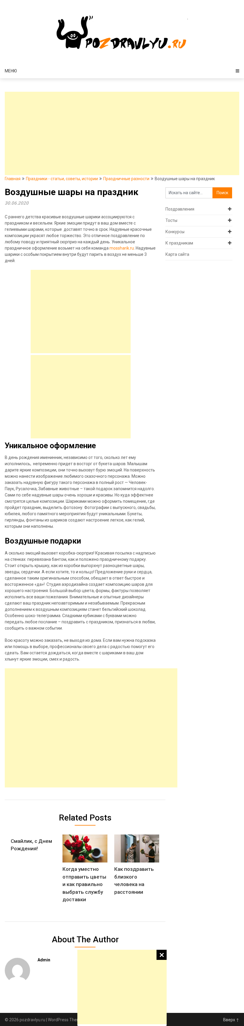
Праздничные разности (126, 178)
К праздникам (179, 243)
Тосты (171, 220)
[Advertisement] (122, 987)
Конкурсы (174, 231)
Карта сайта (177, 254)
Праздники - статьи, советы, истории (62, 178)
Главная (13, 178)
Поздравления (179, 209)
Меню (11, 70)
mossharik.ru (122, 248)
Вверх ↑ (231, 1019)
